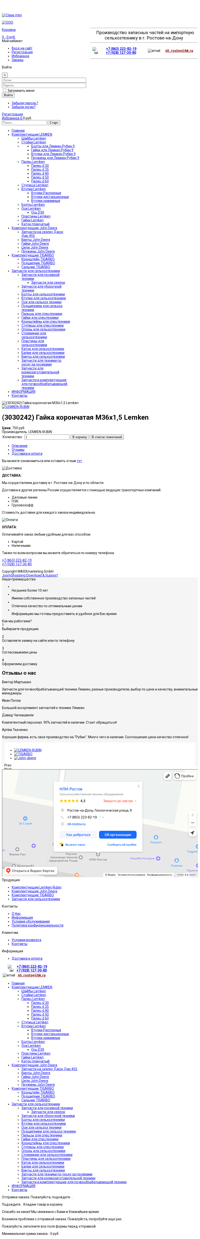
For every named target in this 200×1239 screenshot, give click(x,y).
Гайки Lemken (32, 1057)
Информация (22, 917)
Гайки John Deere (35, 1077)
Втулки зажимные (45, 1038)
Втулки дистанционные (50, 1034)
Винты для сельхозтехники (43, 1170)
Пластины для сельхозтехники (45, 1159)
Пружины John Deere (38, 1085)
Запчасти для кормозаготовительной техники (58, 1178)
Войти (8, 95)
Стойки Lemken (33, 995)
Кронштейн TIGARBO (38, 1092)
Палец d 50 (40, 1014)
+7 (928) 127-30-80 (121, 53)
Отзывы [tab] (18, 450)
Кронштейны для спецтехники (45, 1143)
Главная (18, 983)
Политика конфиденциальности (37, 925)
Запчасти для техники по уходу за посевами (56, 1174)
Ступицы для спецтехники (42, 1147)
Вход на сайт (22, 48)
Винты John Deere (35, 1073)
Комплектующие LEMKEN (32, 987)
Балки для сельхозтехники (42, 1166)
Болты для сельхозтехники (43, 1120)
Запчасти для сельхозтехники (36, 899)
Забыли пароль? (25, 103)
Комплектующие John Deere (34, 891)
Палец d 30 (40, 1003)
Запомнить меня (21, 91)
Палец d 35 (40, 1007)
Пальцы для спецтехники (41, 1135)
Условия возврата (26, 940)
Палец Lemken (33, 999)
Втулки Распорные (46, 1030)
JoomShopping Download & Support (30, 575)
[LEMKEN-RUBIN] (27, 750)
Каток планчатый (35, 1061)
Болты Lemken (33, 1042)
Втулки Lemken (33, 1026)
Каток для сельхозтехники (42, 1162)
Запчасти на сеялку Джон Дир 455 (49, 1069)
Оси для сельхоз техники (41, 1127)
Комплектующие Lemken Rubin (36, 887)
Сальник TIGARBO (35, 1100)
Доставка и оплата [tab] (27, 453)
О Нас (16, 914)
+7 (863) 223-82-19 (121, 49)
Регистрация (22, 52)
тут (79, 461)
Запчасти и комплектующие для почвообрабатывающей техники (74, 1182)
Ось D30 (37, 1049)
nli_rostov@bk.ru (179, 51)
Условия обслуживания (31, 921)
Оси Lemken (31, 1046)
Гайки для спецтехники (40, 1139)
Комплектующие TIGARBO (33, 895)
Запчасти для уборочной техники (48, 1116)
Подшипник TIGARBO (38, 1096)
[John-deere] (25, 758)
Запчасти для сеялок (48, 1112)
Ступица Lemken (34, 1022)
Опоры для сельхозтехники (43, 1151)
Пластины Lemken (35, 1053)
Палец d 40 (40, 1010)
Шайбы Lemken (33, 991)
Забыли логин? (24, 107)
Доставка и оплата (27, 958)
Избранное (20, 56)
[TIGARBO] (23, 754)
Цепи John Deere (34, 1081)
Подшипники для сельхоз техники (48, 1131)
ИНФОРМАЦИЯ (23, 1186)
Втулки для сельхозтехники (43, 1124)
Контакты (19, 944)
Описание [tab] (20, 446)
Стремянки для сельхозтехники (46, 1155)
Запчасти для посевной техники (47, 1108)
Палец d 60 (40, 1018)
